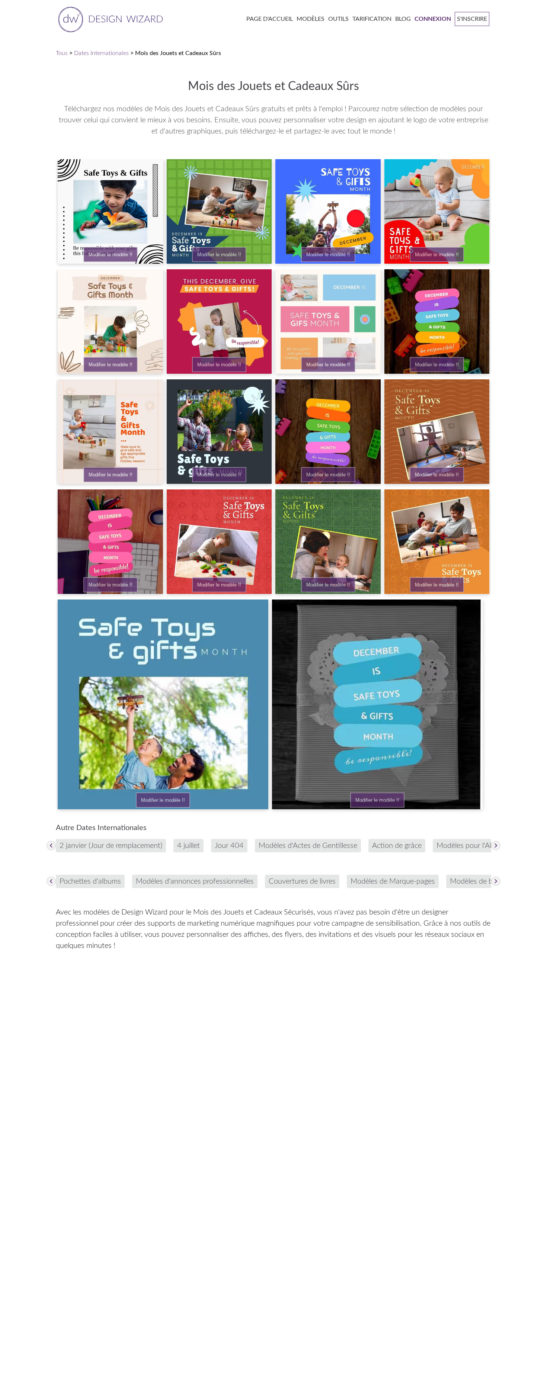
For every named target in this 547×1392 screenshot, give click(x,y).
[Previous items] (51, 845)
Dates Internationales (101, 53)
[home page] (109, 19)
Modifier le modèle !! (110, 254)
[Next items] (495, 845)
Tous (62, 53)
